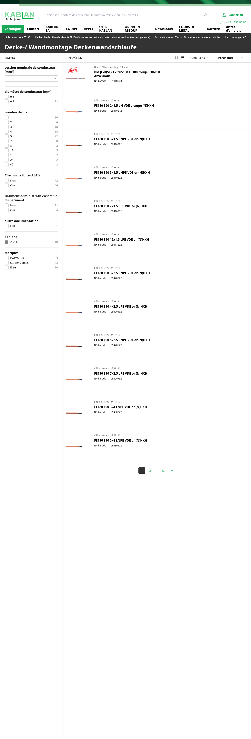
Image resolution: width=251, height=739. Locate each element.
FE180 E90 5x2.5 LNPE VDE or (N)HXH (122, 340)
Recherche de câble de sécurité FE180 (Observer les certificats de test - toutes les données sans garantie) (92, 37)
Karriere (213, 29)
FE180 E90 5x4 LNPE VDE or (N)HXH (120, 440)
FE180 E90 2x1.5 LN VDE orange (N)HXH (124, 105)
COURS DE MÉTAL (187, 29)
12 (163, 470)
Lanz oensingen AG (235, 37)
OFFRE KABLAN (105, 29)
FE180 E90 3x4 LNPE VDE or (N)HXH (120, 407)
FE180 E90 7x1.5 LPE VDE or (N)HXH (120, 206)
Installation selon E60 (167, 37)
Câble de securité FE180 (17, 37)
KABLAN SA (52, 29)
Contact (33, 29)
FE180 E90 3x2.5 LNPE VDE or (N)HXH (122, 273)
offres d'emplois (233, 29)
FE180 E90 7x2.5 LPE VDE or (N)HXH (120, 373)
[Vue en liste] (183, 58)
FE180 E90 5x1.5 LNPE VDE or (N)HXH (122, 172)
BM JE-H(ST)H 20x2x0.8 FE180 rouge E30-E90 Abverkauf (127, 74)
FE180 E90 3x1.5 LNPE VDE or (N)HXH (122, 139)
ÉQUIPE (72, 29)
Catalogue (13, 29)
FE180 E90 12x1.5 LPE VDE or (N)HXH (121, 239)
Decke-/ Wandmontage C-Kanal (111, 67)
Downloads (164, 29)
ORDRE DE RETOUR (133, 29)
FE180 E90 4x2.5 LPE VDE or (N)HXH (120, 306)
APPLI (88, 29)
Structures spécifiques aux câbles (202, 37)
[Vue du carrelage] (176, 58)
